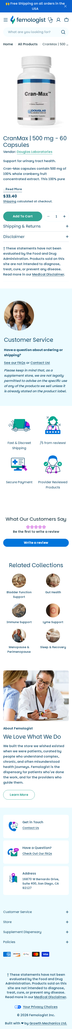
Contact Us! (40, 362)
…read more (12, 189)
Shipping (9, 201)
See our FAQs (14, 362)
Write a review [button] (36, 542)
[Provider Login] (50, 19)
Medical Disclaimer (48, 274)
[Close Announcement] (65, 6)
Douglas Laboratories (34, 151)
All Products (28, 44)
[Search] (63, 32)
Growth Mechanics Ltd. (48, 1023)
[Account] (58, 19)
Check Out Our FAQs (37, 853)
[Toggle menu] (5, 19)
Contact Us (30, 828)
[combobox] (36, 32)
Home (8, 44)
